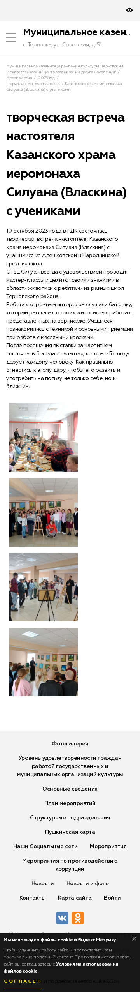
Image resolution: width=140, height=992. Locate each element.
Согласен (23, 981)
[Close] (134, 939)
